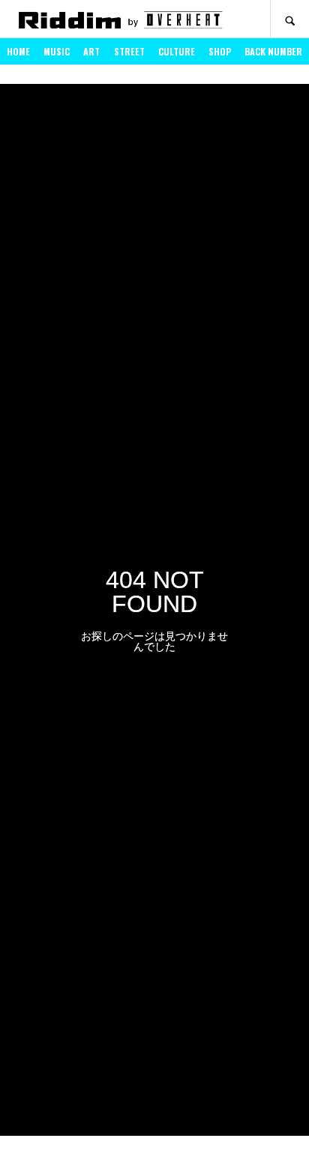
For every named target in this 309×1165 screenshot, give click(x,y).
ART (91, 51)
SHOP (219, 51)
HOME (18, 51)
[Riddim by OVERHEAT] (120, 19)
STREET (129, 51)
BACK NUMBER (273, 51)
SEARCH (289, 19)
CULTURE (176, 51)
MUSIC (57, 51)
